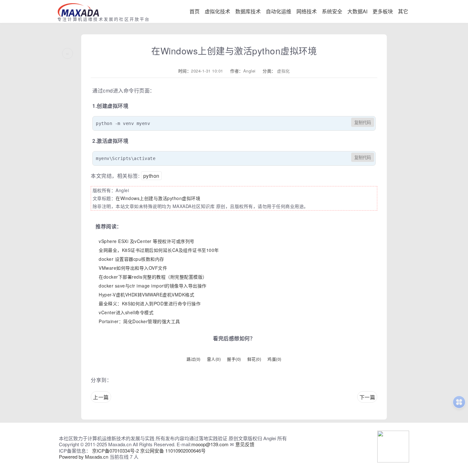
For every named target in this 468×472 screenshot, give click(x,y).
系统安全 (332, 11)
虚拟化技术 (217, 11)
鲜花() (254, 359)
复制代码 (362, 122)
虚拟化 (283, 71)
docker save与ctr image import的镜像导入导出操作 (153, 285)
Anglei (249, 71)
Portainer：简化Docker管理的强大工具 (139, 321)
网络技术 (306, 11)
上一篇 (101, 397)
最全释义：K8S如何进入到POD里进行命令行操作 (150, 303)
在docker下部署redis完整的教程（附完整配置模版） (153, 277)
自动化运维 (278, 11)
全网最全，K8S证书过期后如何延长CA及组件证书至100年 (159, 250)
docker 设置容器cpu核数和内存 (131, 259)
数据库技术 (248, 11)
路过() (194, 359)
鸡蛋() (274, 359)
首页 (194, 11)
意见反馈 (244, 444)
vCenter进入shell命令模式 (126, 312)
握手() (234, 359)
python (151, 175)
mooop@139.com (210, 444)
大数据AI (357, 11)
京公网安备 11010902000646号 (173, 450)
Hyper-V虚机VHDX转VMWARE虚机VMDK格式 (146, 294)
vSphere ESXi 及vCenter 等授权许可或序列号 (147, 241)
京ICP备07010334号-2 (115, 450)
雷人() (214, 359)
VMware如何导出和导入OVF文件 (133, 268)
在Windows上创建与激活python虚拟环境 (158, 198)
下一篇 (367, 397)
